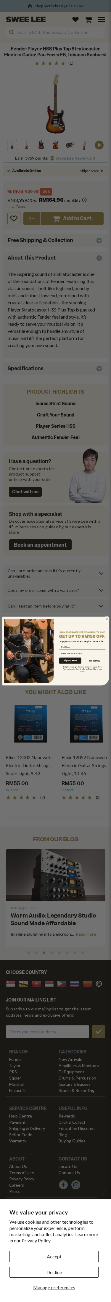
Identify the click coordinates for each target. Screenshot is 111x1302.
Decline (54, 1272)
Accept (54, 1256)
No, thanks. (94, 660)
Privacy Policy (36, 1240)
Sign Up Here (70, 660)
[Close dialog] (106, 618)
